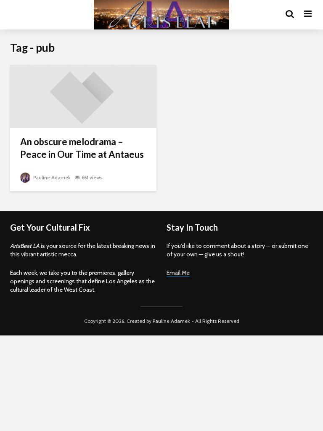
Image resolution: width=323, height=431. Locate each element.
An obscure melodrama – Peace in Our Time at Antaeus (82, 148)
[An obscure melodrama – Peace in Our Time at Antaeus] (83, 96)
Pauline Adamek (51, 177)
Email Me (178, 273)
